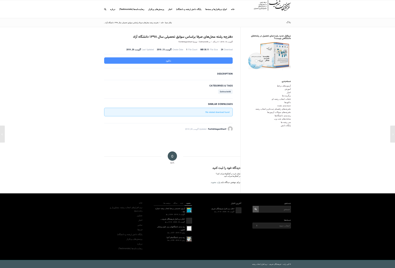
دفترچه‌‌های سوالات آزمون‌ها (279, 112)
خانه (140, 202)
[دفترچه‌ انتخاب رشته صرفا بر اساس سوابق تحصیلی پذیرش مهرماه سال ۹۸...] (392, 134)
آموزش (288, 88)
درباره (139, 243)
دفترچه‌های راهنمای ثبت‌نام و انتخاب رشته (273, 108)
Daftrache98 (203, 42)
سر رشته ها (286, 122)
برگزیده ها (286, 95)
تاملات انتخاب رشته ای (281, 98)
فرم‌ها (139, 229)
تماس (139, 224)
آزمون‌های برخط (284, 85)
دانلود (168, 60)
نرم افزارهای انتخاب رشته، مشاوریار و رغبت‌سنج (126, 209)
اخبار (289, 92)
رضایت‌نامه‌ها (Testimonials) (130, 248)
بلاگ (288, 22)
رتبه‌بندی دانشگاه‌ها (283, 115)
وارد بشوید (215, 182)
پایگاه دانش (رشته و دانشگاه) (129, 234)
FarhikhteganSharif (185, 42)
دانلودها (287, 102)
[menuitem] (233, 9)
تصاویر (139, 215)
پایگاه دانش (286, 125)
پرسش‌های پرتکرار (134, 238)
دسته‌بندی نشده (284, 105)
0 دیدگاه (215, 42)
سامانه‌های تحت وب (282, 118)
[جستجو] (105, 9)
